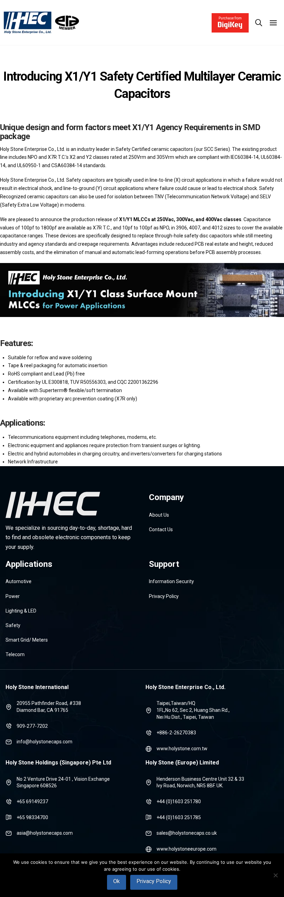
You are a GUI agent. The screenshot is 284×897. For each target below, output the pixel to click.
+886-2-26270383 (176, 732)
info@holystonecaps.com (44, 741)
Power (13, 596)
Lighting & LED (21, 611)
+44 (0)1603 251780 (179, 801)
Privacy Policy (164, 596)
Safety (13, 625)
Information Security (171, 581)
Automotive (19, 581)
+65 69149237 (32, 801)
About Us (159, 515)
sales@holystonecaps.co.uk (187, 833)
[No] (275, 875)
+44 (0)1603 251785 (179, 817)
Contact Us (161, 529)
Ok (116, 881)
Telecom (15, 654)
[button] (258, 23)
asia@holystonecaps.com (45, 833)
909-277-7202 (32, 726)
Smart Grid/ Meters (27, 640)
